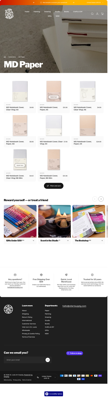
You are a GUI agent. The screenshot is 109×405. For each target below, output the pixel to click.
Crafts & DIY (49, 327)
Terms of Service (28, 337)
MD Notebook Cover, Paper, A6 (15, 142)
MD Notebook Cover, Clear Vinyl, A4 (51, 142)
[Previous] (34, 2)
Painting (48, 314)
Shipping (25, 314)
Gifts (47, 330)
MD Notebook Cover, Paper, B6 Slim (49, 177)
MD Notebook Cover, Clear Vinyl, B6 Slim (15, 177)
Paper (47, 311)
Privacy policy (17, 380)
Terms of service (26, 380)
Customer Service (29, 324)
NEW (47, 334)
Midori (8, 104)
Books (47, 324)
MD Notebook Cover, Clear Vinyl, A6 (83, 108)
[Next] (73, 2)
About (24, 311)
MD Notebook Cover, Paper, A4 (83, 142)
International (27, 320)
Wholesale (26, 330)
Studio (47, 320)
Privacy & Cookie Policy (31, 334)
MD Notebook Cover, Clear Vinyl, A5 (15, 108)
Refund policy (8, 380)
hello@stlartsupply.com (15, 287)
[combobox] (95, 2)
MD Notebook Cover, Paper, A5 (49, 108)
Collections (12, 57)
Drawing (48, 317)
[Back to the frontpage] (5, 57)
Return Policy (27, 317)
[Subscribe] (48, 360)
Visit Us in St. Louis (29, 327)
